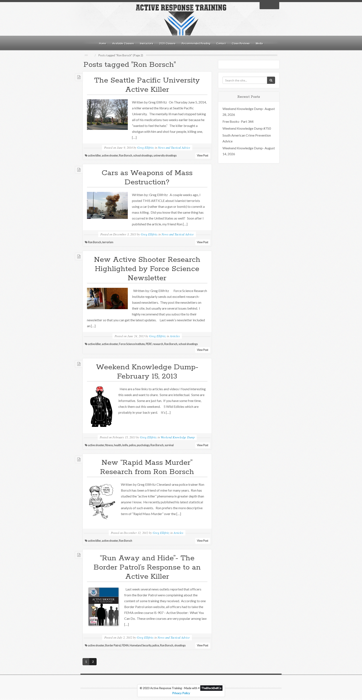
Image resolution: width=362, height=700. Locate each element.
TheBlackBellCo (211, 688)
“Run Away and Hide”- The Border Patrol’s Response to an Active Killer (147, 567)
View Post (202, 155)
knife (125, 445)
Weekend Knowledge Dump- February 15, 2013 (147, 371)
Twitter (269, 5)
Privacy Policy (181, 693)
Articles (175, 336)
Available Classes (123, 43)
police (132, 445)
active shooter (110, 155)
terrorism (107, 242)
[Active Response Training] (181, 20)
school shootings (143, 155)
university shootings (165, 155)
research (158, 344)
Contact (221, 43)
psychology (143, 445)
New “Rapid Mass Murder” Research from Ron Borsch (147, 467)
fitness (109, 445)
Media (259, 43)
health (117, 445)
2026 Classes (167, 43)
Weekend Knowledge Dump (178, 437)
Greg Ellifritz (145, 147)
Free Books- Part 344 (237, 121)
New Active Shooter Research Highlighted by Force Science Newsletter (147, 269)
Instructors (146, 43)
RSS (274, 5)
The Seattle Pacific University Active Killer (147, 85)
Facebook (263, 5)
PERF (149, 344)
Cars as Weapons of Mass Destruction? (147, 177)
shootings (180, 645)
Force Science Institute (132, 344)
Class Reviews (241, 43)
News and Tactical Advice (174, 147)
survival (169, 445)
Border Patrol (113, 645)
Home (102, 43)
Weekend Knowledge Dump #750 (246, 128)
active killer (94, 155)
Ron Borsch (125, 155)
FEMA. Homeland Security (136, 645)
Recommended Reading (196, 43)
